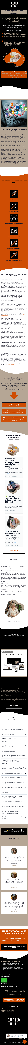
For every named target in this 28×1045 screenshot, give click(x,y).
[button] (14, 460)
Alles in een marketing (11, 364)
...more (6, 473)
